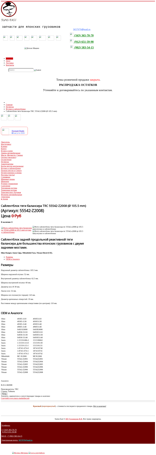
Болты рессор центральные (12, 166)
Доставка (10, 63)
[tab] (9, 257)
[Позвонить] (4, 120)
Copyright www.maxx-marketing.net (15, 398)
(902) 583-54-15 (84, 47)
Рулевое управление (9, 184)
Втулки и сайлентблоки (11, 168)
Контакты (10, 65)
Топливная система (9, 188)
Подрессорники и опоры (11, 173)
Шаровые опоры (8, 179)
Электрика (5, 197)
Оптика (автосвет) (8, 157)
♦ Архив (4, 199)
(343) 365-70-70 (84, 35)
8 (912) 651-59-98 (9, 432)
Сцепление (5, 186)
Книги (3, 149)
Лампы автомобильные (10, 153)
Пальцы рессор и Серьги (11, 171)
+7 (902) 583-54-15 (14, 436)
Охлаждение (6, 160)
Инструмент (6, 144)
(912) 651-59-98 (84, 41)
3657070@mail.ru (25, 440)
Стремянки (5, 177)
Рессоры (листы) (8, 175)
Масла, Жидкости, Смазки (12, 155)
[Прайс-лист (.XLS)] (5, 135)
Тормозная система (9, 190)
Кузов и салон (7, 151)
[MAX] (18, 120)
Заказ (8, 61)
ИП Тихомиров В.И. (74, 419)
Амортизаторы (7, 164)
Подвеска (5, 162)
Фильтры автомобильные (11, 195)
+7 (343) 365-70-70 (9, 430)
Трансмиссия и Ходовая (11, 192)
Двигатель (5, 142)
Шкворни (5, 181)
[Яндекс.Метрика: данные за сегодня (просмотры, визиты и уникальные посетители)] (20, 453)
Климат (4, 146)
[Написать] (11, 120)
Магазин (9, 59)
